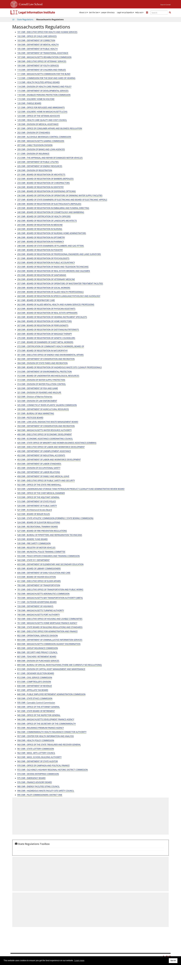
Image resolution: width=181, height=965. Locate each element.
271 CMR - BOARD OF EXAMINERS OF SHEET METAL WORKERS (45, 342)
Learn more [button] (79, 960)
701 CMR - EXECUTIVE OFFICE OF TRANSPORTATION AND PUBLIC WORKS (50, 589)
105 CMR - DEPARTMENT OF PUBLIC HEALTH (37, 48)
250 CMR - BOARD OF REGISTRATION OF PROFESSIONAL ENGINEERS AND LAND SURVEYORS (59, 254)
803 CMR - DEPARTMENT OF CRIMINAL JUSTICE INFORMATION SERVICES (49, 639)
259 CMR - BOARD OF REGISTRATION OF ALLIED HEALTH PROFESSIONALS (50, 292)
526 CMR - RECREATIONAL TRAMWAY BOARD (37, 526)
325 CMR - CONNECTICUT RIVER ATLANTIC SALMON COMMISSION (47, 405)
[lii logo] (38, 12)
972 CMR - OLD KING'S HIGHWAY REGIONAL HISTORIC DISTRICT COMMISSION (52, 769)
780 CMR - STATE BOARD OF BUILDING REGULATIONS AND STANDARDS (49, 627)
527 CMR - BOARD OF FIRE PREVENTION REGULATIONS (42, 530)
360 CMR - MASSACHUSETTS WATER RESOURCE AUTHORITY (44, 430)
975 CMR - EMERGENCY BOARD (31, 778)
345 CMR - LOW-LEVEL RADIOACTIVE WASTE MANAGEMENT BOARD (47, 421)
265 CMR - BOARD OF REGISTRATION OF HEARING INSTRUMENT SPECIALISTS (52, 317)
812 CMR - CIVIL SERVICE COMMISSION (34, 677)
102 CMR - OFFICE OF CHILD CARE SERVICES (37, 36)
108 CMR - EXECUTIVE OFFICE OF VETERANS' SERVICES (41, 61)
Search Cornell (165, 5)
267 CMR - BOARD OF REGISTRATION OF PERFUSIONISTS (42, 325)
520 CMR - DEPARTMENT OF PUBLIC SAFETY (37, 505)
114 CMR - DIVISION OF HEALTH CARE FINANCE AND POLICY (44, 86)
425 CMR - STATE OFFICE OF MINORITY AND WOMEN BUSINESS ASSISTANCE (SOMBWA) (56, 442)
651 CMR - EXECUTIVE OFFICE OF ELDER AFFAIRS (39, 581)
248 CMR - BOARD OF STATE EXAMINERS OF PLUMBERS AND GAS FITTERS (50, 245)
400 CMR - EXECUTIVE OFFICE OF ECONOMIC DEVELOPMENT (44, 434)
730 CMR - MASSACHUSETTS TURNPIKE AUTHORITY (40, 610)
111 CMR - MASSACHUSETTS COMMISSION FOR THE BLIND (43, 74)
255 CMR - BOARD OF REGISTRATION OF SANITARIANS (41, 275)
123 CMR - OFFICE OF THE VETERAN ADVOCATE (38, 116)
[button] (170, 12)
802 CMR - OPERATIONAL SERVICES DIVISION (37, 635)
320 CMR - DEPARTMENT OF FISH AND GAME (37, 388)
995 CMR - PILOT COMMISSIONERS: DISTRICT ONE (39, 795)
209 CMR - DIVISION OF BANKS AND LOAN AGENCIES (41, 149)
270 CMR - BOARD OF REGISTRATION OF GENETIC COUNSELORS (46, 338)
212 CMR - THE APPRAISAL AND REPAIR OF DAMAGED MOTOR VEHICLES (50, 157)
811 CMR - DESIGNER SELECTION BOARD (35, 673)
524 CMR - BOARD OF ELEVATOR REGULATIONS (38, 522)
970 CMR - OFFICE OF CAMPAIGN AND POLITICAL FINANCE (43, 765)
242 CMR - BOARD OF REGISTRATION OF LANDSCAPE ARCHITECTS (47, 220)
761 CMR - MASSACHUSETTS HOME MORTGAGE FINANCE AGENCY (47, 623)
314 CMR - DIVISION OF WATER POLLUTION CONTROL (41, 384)
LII (13, 19)
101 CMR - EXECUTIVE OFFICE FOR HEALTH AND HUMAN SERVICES (47, 32)
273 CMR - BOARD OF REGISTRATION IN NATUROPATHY (42, 350)
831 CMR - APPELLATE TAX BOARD (32, 690)
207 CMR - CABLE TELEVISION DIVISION (34, 145)
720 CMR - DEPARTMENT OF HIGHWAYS (35, 606)
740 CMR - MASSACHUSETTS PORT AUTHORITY (38, 614)
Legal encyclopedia (125, 12)
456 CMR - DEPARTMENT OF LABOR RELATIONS (38, 472)
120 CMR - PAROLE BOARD (29, 103)
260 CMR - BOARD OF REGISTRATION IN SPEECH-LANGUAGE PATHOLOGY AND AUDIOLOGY (58, 296)
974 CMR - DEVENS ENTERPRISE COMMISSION (38, 774)
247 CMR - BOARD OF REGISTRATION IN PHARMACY (40, 241)
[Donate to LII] (147, 12)
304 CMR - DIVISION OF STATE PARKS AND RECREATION (42, 363)
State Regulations (25, 19)
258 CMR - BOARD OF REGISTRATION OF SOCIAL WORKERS (43, 287)
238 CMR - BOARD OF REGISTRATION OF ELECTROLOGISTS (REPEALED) (49, 204)
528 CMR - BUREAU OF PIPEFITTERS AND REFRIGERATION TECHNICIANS (49, 535)
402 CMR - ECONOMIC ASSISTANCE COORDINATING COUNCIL (45, 438)
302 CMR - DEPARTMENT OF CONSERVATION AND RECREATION (46, 359)
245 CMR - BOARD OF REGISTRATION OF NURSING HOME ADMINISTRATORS (51, 233)
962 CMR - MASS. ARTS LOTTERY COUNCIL (36, 753)
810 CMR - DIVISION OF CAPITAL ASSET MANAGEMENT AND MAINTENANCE (51, 669)
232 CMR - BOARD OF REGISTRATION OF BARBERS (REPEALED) (45, 178)
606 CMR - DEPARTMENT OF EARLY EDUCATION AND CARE (43, 572)
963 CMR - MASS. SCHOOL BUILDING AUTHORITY (39, 757)
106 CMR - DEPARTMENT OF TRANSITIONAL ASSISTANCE (42, 53)
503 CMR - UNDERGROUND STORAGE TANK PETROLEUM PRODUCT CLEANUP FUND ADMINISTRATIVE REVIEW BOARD (70, 489)
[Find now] (170, 13)
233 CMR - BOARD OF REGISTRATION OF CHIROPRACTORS (43, 183)
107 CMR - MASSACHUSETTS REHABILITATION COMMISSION (44, 57)
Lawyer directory (108, 12)
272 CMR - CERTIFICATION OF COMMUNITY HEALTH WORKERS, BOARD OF (50, 346)
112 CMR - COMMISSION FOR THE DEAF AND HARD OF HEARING (46, 78)
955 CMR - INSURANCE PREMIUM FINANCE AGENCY (40, 727)
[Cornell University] (13, 4)
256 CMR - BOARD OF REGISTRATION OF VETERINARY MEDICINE (46, 279)
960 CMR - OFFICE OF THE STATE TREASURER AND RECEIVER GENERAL (49, 744)
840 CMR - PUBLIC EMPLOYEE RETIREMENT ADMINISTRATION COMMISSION (51, 694)
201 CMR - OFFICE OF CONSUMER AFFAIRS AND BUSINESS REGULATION (49, 128)
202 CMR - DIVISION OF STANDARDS (33, 132)
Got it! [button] (173, 961)
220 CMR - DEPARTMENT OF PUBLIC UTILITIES (38, 162)
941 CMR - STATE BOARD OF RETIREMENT (36, 711)
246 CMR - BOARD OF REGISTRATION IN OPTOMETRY (41, 237)
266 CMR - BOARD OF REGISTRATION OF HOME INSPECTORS (44, 321)
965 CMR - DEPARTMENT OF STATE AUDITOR (37, 761)
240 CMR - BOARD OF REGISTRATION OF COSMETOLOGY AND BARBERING (50, 212)
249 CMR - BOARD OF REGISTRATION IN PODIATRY (40, 250)
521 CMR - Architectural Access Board (34, 510)
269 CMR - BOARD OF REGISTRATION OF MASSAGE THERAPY (44, 333)
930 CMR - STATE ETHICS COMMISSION (34, 698)
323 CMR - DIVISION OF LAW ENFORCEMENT (37, 401)
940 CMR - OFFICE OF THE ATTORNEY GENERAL (38, 707)
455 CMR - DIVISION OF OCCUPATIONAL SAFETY (38, 468)
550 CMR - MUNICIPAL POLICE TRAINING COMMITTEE (41, 551)
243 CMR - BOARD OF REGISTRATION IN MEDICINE (40, 224)
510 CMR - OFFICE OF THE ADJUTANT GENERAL (38, 497)
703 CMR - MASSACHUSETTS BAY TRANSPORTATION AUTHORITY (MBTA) (50, 598)
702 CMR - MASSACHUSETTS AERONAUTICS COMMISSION (43, 593)
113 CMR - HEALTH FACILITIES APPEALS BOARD (38, 82)
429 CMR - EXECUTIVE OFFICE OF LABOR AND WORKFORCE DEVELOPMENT (51, 447)
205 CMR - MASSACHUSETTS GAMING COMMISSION (40, 141)
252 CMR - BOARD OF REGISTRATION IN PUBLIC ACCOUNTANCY (46, 262)
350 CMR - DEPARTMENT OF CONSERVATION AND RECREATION (46, 426)
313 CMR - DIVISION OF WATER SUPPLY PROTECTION (41, 380)
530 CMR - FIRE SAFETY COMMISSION (34, 543)
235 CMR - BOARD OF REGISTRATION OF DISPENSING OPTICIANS (46, 191)
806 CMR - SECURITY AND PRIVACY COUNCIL (37, 652)
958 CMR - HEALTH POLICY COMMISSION (35, 740)
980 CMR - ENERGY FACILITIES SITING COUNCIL (38, 786)
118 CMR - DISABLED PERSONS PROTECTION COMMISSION (43, 95)
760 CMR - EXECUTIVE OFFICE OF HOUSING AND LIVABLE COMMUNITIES (49, 618)
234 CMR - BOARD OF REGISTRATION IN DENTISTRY (40, 187)
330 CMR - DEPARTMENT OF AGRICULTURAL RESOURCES (43, 409)
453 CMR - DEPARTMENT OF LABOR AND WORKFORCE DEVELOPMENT (49, 459)
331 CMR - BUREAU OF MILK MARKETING (35, 413)
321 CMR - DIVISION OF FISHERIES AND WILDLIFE (39, 392)
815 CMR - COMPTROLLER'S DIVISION (34, 681)
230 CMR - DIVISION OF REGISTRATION (34, 170)
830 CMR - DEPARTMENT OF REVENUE (34, 686)
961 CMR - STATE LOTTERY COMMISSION (35, 748)
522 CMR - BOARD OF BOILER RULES (33, 514)
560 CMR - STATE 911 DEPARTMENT (33, 560)
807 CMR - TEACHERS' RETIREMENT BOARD (36, 656)
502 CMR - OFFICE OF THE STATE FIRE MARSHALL (39, 484)
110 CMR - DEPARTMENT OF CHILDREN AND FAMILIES (41, 69)
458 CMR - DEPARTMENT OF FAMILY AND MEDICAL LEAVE (43, 476)
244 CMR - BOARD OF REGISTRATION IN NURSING (39, 229)
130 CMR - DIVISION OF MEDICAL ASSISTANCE (37, 124)
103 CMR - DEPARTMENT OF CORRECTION (36, 40)
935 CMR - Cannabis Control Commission (36, 702)
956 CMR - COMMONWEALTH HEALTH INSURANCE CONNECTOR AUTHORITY (51, 732)
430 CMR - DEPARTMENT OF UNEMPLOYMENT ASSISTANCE (44, 451)
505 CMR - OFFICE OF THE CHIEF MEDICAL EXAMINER (41, 493)
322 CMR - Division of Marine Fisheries (34, 396)
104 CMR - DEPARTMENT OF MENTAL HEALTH (38, 44)
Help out (138, 12)
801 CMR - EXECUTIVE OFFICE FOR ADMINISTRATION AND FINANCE (47, 631)
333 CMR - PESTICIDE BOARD (30, 417)
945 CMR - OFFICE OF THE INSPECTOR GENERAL (38, 715)
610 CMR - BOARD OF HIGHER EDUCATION (36, 577)
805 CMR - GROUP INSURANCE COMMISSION (37, 648)
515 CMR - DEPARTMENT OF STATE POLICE (36, 501)
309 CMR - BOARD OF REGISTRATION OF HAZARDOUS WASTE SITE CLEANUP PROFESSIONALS (59, 367)
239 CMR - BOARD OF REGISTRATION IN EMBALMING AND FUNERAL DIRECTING (53, 208)
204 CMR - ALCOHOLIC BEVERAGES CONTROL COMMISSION (44, 136)
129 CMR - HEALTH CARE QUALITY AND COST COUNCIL (42, 120)
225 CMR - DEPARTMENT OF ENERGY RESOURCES (39, 166)
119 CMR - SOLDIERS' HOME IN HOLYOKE (35, 99)
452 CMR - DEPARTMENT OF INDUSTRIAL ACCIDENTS (41, 455)
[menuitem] (83, 12)
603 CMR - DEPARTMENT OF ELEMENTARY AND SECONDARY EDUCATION (50, 564)
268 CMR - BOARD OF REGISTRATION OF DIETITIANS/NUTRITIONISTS (48, 329)
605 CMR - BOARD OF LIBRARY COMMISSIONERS (39, 568)
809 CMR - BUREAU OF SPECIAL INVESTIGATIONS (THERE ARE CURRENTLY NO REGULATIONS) (59, 665)
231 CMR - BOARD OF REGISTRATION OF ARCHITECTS (41, 174)
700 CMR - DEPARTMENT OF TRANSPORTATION (38, 585)
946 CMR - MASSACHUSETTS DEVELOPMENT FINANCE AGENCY (45, 719)
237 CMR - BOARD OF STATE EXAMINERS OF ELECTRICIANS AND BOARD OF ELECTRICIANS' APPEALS (62, 199)
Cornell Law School (29, 4)
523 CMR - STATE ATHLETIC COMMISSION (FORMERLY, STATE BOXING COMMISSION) (55, 518)
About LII (83, 12)
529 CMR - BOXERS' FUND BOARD (32, 539)
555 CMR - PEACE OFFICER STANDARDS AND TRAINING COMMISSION (48, 556)
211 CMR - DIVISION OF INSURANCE (33, 153)
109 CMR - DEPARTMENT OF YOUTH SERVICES (38, 65)
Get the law (93, 12)
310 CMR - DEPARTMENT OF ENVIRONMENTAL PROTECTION (44, 371)
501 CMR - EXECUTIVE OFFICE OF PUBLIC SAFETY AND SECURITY (46, 480)
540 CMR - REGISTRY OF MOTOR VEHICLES (36, 547)
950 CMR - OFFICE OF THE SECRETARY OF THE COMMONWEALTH (46, 723)
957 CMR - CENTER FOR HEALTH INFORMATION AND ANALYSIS (45, 736)
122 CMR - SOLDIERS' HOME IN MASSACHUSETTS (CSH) (42, 111)
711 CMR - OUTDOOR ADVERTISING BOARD (37, 602)
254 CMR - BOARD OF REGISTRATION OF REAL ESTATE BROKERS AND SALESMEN (53, 271)
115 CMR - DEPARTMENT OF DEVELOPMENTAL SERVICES (42, 90)
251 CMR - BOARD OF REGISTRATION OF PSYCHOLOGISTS (43, 258)
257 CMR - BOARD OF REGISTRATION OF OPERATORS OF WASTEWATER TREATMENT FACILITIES (60, 283)
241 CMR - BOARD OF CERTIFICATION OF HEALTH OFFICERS (44, 216)
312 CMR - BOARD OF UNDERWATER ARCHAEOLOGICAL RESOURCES (48, 375)
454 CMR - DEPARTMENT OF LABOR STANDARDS (39, 463)
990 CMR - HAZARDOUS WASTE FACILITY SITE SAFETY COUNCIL (45, 790)
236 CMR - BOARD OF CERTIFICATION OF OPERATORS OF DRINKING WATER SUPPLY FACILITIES (59, 195)
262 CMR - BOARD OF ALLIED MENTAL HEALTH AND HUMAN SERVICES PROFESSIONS (55, 304)
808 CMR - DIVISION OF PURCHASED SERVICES (38, 660)
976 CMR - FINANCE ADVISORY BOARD (34, 782)
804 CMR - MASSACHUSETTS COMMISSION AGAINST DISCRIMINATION (48, 644)
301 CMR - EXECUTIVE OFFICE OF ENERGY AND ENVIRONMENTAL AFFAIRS (50, 354)
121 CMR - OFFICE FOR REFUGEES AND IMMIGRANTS (41, 107)
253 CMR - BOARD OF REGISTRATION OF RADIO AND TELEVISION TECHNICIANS (53, 266)
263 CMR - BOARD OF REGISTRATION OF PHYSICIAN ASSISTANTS (46, 308)
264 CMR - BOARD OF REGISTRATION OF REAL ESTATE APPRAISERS (47, 313)
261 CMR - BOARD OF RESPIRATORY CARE (36, 300)
